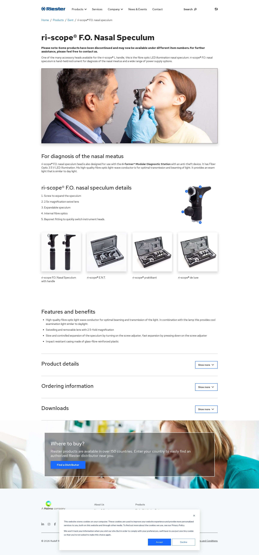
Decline (183, 542)
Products (58, 20)
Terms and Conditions (206, 540)
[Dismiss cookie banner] (194, 516)
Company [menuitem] (114, 9)
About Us (99, 504)
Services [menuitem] (97, 9)
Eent (70, 20)
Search (188, 9)
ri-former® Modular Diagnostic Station (146, 164)
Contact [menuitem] (157, 9)
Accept (159, 542)
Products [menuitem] (77, 9)
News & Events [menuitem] (137, 9)
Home (45, 20)
